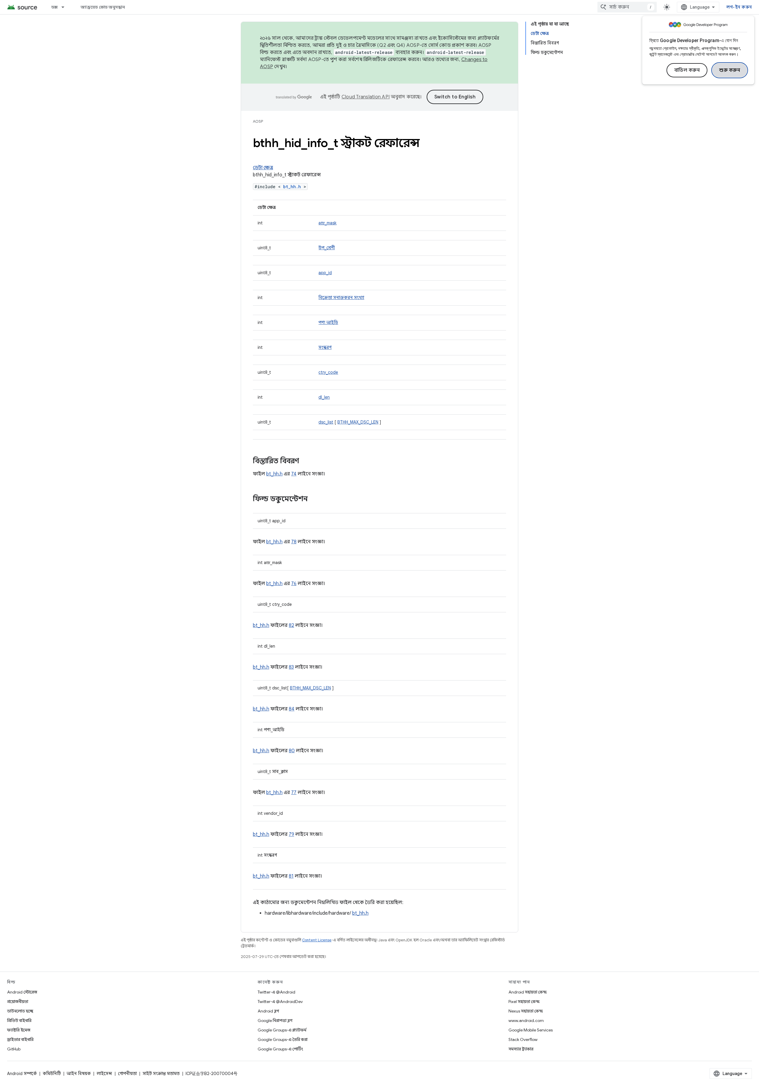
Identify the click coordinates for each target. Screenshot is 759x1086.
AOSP (258, 121)
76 (293, 584)
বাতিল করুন (687, 70)
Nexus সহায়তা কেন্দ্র (525, 1011)
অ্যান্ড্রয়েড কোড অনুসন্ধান (103, 7)
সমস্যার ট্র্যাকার (520, 1049)
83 (291, 667)
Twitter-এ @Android (276, 992)
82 (291, 625)
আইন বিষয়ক (79, 1073)
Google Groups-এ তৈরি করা (282, 1039)
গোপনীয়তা (127, 1073)
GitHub (13, 1049)
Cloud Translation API (366, 97)
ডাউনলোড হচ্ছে (20, 1011)
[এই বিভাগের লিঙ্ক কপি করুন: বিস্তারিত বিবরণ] (305, 461)
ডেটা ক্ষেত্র (263, 168)
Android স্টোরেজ (22, 992)
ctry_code (328, 372)
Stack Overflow (523, 1039)
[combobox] (627, 7)
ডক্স (54, 7)
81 (291, 876)
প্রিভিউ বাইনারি (19, 1020)
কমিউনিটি (52, 1073)
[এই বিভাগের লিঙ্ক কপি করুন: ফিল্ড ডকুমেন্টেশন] (314, 499)
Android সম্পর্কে (22, 1073)
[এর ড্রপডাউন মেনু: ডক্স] (66, 7)
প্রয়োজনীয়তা (17, 1001)
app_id (325, 272)
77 (293, 793)
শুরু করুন (729, 70)
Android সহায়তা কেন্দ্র (527, 992)
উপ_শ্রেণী (326, 247)
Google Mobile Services (530, 1030)
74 (293, 474)
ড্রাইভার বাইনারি (20, 1039)
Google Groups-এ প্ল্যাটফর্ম (282, 1030)
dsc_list (325, 422)
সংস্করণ (324, 347)
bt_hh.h (292, 186)
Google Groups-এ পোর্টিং (280, 1049)
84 (291, 709)
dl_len (324, 397)
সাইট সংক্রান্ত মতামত (161, 1073)
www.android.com (526, 1020)
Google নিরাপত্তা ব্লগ (275, 1020)
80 (292, 751)
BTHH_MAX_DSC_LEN (357, 422)
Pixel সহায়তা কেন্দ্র (524, 1001)
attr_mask (327, 223)
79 (291, 834)
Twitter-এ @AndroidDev (280, 1001)
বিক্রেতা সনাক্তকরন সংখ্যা (341, 297)
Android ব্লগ (268, 1011)
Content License (316, 940)
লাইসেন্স (104, 1073)
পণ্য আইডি (328, 322)
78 (293, 542)
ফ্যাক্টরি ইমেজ (18, 1030)
